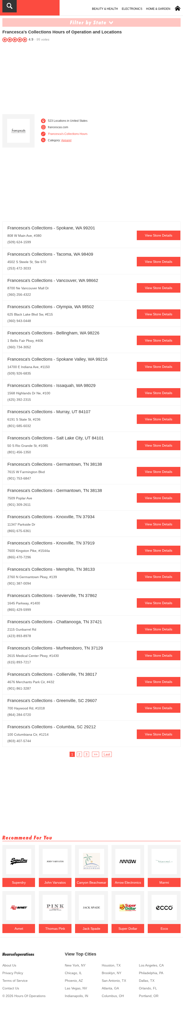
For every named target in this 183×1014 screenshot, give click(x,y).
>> (95, 754)
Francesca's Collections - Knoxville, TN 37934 (51, 516)
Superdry (19, 882)
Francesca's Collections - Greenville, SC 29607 (52, 700)
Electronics (132, 9)
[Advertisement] (91, 77)
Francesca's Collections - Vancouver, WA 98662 (52, 280)
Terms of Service (15, 980)
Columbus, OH (113, 996)
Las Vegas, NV (76, 988)
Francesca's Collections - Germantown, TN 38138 (54, 464)
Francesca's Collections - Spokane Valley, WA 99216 (57, 359)
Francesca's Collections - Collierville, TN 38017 (52, 674)
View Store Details (158, 235)
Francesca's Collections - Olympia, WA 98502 (50, 306)
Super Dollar (127, 928)
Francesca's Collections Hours (67, 134)
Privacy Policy (12, 973)
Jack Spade (91, 928)
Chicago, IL (73, 973)
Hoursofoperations (18, 954)
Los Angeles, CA (151, 965)
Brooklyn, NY (111, 973)
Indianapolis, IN (76, 996)
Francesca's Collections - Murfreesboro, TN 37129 (55, 648)
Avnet (19, 928)
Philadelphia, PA (151, 973)
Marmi (164, 882)
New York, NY (75, 965)
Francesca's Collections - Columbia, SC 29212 (51, 726)
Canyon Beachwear (91, 882)
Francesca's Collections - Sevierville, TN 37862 (52, 595)
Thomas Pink (55, 928)
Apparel (66, 140)
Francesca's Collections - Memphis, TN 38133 (51, 569)
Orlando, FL (148, 988)
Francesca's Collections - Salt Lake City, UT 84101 (55, 438)
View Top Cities (80, 954)
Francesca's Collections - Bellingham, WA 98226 (53, 333)
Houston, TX (111, 965)
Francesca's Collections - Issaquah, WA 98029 (51, 385)
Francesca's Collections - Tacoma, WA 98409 (50, 254)
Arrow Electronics (128, 882)
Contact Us (10, 988)
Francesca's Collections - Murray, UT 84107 (49, 411)
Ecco (164, 928)
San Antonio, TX (114, 980)
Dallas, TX (146, 980)
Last (107, 754)
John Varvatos (55, 882)
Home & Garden (158, 9)
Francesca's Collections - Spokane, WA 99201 (51, 228)
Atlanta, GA (110, 988)
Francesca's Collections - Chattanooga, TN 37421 (54, 621)
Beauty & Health (105, 9)
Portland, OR (148, 996)
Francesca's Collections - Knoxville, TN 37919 (51, 543)
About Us (9, 965)
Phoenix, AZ (74, 980)
